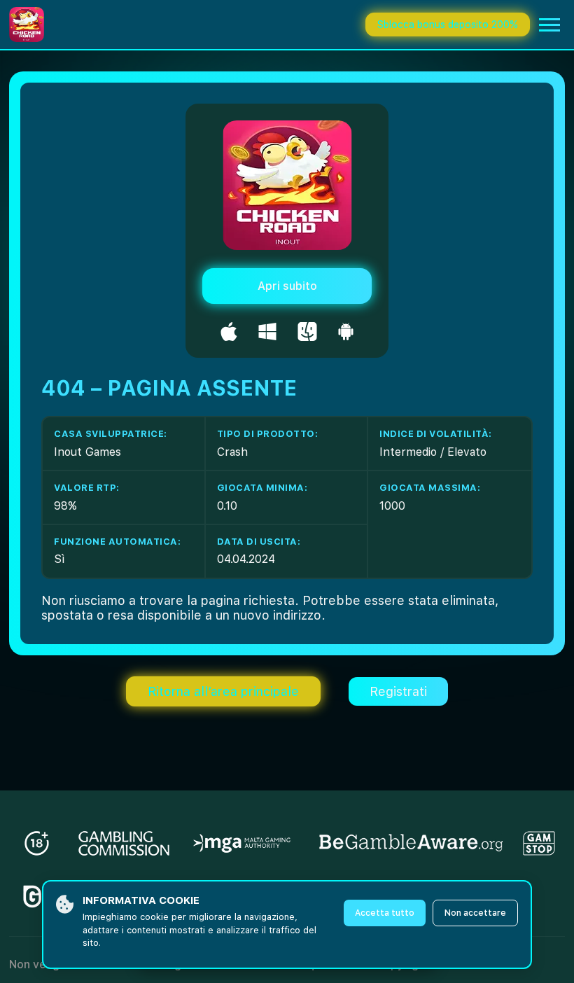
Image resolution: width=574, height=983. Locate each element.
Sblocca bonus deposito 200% (447, 24)
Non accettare (475, 913)
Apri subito (287, 286)
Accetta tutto (384, 913)
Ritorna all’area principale (223, 691)
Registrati (398, 691)
